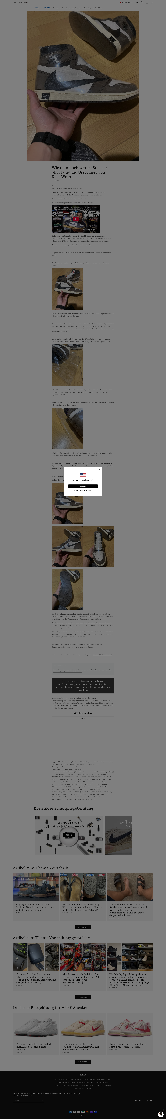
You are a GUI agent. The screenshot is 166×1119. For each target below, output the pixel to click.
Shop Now (83, 486)
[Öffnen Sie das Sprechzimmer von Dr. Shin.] (161, 1114)
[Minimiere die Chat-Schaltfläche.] (163, 1110)
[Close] (99, 470)
